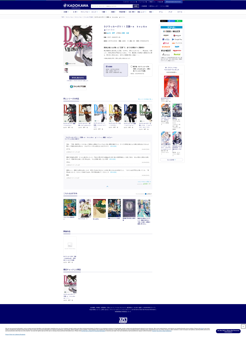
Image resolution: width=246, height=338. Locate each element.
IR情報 (98, 307)
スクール (179, 12)
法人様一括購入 (138, 307)
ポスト (164, 21)
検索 (135, 6)
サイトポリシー (126, 309)
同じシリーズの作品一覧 (144, 99)
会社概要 (92, 307)
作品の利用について (94, 309)
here (202, 328)
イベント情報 (165, 6)
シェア (172, 21)
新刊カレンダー (154, 6)
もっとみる (170, 159)
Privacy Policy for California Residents (15, 334)
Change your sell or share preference (162, 330)
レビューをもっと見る (143, 181)
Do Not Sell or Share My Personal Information (143, 309)
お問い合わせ (104, 309)
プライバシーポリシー (115, 309)
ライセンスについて (120, 307)
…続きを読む (113, 146)
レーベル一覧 (143, 2)
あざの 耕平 (111, 33)
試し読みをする (79, 77)
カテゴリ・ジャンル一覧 (130, 2)
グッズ (170, 12)
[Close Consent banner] (243, 326)
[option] (71, 249)
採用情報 (103, 307)
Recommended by (140, 193)
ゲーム (161, 12)
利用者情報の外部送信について (123, 311)
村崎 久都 (125, 33)
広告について (110, 307)
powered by (140, 184)
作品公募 (160, 2)
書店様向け (130, 307)
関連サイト (152, 2)
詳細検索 (144, 6)
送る (179, 21)
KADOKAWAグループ (149, 307)
